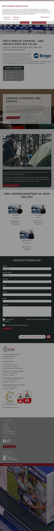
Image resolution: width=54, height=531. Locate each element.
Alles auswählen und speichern (39, 22)
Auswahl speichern (24, 22)
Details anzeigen (45, 17)
